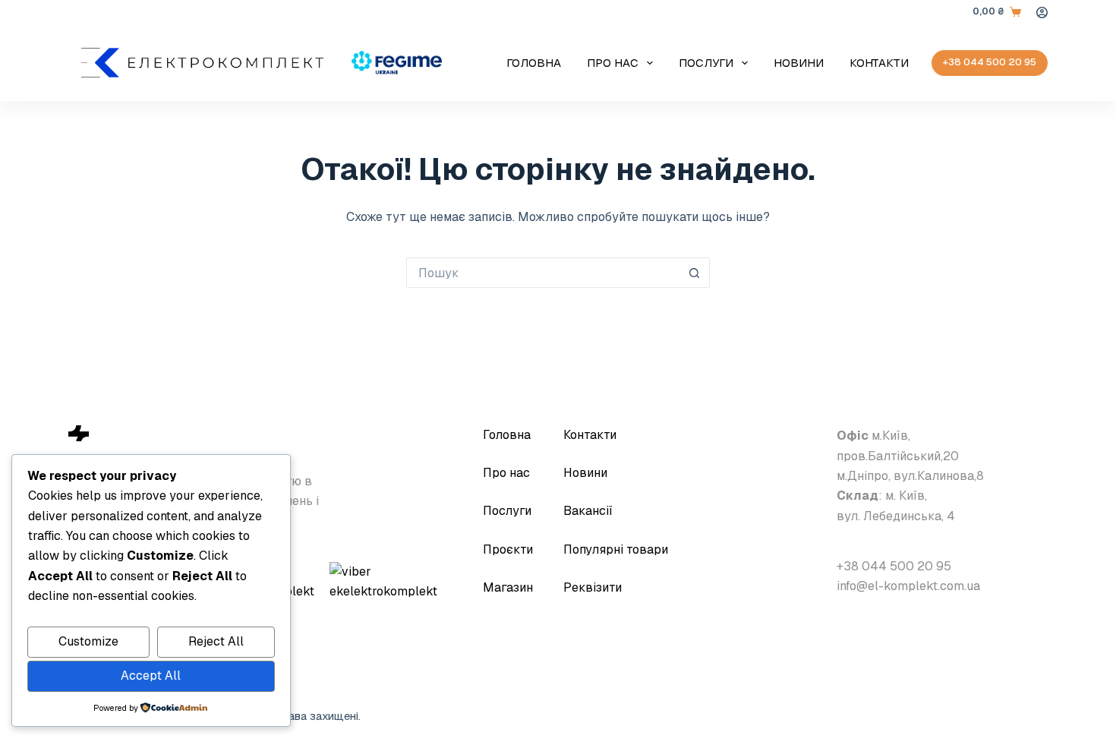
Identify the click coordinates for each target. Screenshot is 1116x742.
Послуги (706, 62)
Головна (533, 62)
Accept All (151, 676)
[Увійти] (1042, 12)
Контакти (879, 62)
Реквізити (592, 587)
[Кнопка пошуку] (694, 272)
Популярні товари (615, 549)
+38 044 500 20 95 (989, 61)
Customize (88, 641)
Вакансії (588, 511)
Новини (799, 62)
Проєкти (508, 549)
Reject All (216, 641)
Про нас (612, 62)
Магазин (508, 587)
